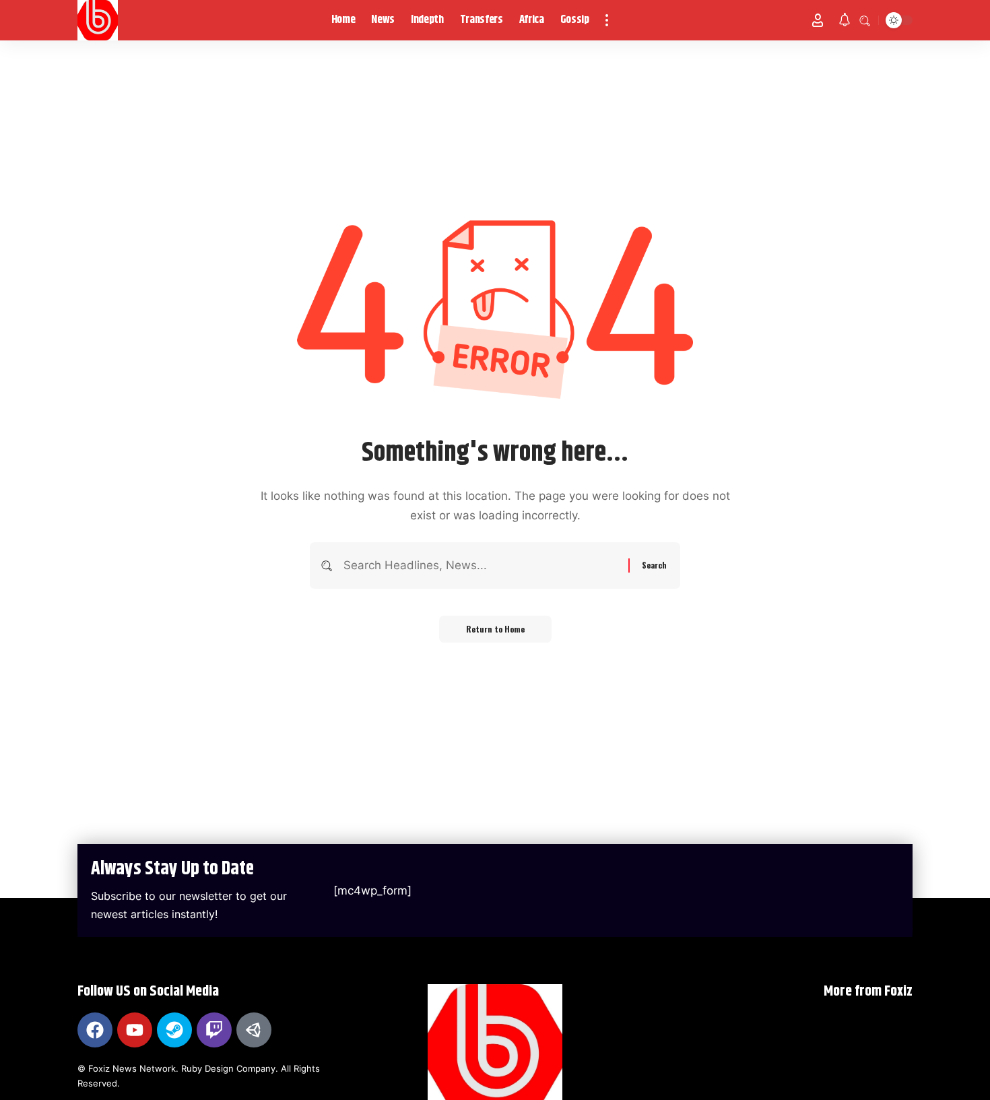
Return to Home (495, 629)
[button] (606, 20)
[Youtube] (134, 1029)
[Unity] (253, 1029)
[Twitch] (214, 1029)
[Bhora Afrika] (97, 20)
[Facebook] (94, 1029)
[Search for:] (480, 565)
